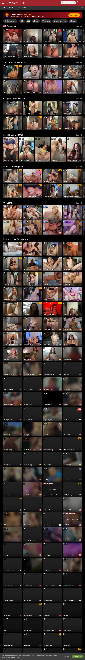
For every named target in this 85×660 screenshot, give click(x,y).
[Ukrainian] (28, 21)
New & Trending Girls (13, 166)
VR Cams (7, 203)
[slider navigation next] (80, 43)
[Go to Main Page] (13, 3)
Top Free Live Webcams (14, 62)
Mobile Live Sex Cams (14, 135)
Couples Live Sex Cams (14, 98)
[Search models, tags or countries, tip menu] (82, 8)
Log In (80, 3)
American (11, 26)
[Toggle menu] (3, 3)
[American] (22, 21)
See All (79, 26)
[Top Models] (24, 3)
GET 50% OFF (74, 15)
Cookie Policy (15, 658)
